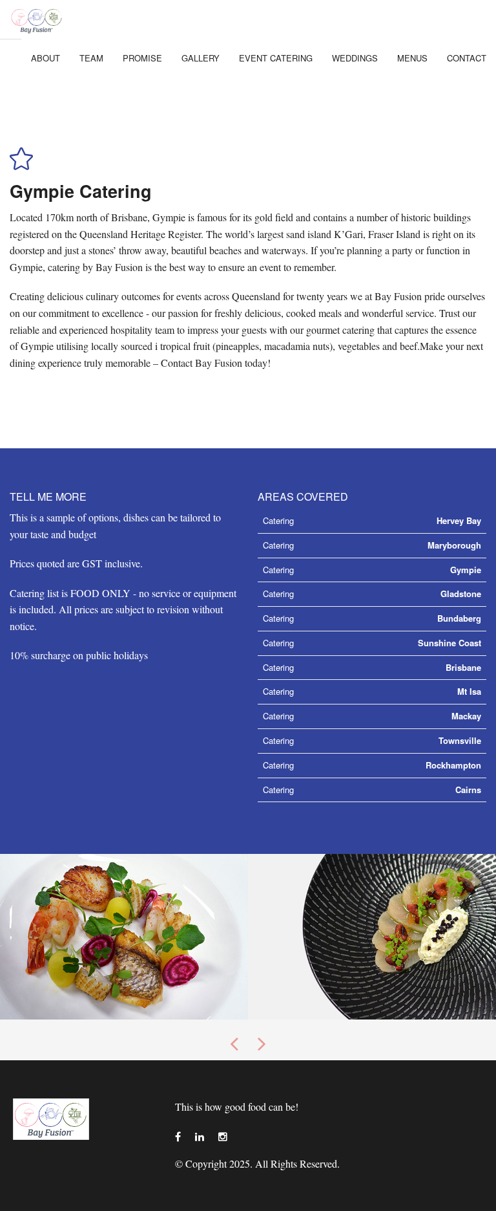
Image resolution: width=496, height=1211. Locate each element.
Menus (412, 58)
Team (91, 58)
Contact (466, 58)
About (45, 58)
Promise (142, 58)
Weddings (355, 58)
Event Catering (276, 58)
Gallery (200, 58)
